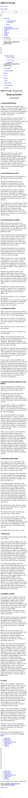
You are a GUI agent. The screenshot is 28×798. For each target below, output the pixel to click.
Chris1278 (11, 785)
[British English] (7, 43)
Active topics (7, 68)
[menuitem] (11, 20)
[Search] (10, 39)
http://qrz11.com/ (15, 783)
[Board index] (1, 14)
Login (7, 57)
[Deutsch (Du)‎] (7, 42)
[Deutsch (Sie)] (15, 42)
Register (12, 57)
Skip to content (4, 8)
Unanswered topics (8, 70)
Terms (5, 80)
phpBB (8, 781)
